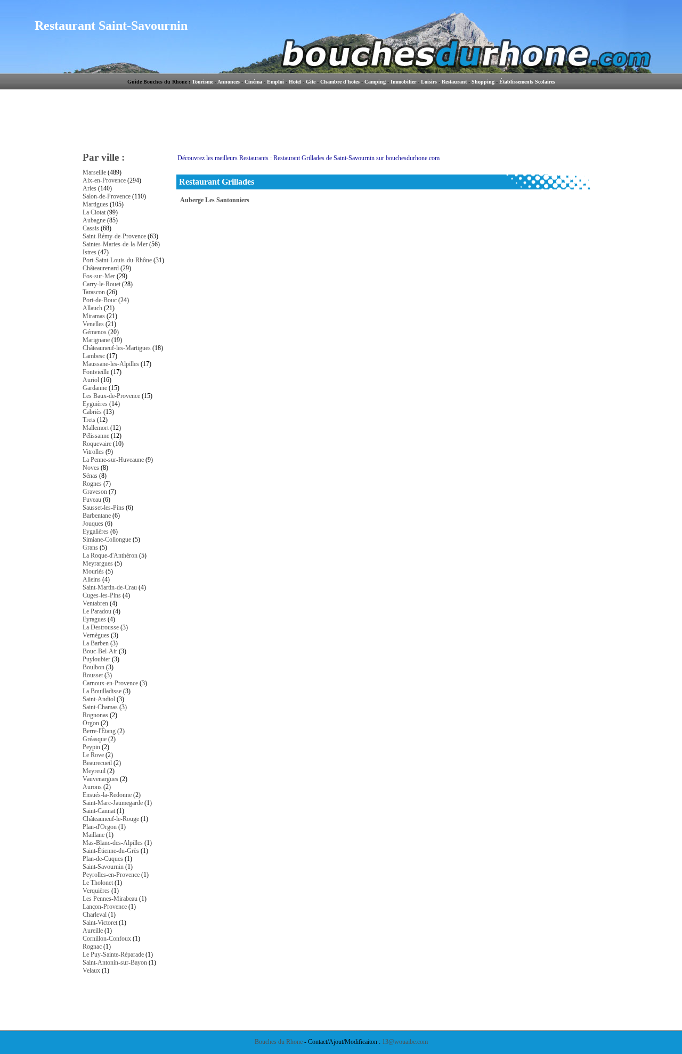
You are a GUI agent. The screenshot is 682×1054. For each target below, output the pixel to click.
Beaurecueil (97, 763)
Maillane (93, 835)
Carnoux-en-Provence (110, 683)
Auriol (91, 380)
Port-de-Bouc (100, 300)
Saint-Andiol (99, 699)
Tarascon (94, 292)
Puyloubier (96, 659)
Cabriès (92, 412)
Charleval (95, 914)
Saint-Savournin (103, 866)
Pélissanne (96, 435)
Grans (90, 547)
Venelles (93, 324)
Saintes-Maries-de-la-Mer (115, 244)
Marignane (96, 340)
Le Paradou (97, 611)
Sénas (90, 475)
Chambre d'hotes (340, 82)
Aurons (92, 787)
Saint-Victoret (100, 922)
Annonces (228, 82)
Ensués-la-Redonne (107, 795)
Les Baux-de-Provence (111, 396)
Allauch (92, 308)
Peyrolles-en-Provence (111, 874)
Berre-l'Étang (99, 731)
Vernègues (96, 635)
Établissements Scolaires (527, 82)
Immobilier (403, 82)
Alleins (92, 579)
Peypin (91, 747)
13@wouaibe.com (405, 1041)
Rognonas (95, 715)
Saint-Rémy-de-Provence (114, 236)
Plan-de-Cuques (103, 858)
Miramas (94, 316)
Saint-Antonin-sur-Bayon (115, 962)
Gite (310, 82)
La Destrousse (101, 627)
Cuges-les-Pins (102, 595)
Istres (89, 252)
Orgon (91, 723)
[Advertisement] (386, 120)
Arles (89, 188)
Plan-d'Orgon (100, 827)
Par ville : (104, 157)
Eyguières (95, 404)
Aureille (93, 930)
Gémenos (95, 332)
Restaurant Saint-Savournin (111, 25)
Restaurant (454, 82)
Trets (89, 420)
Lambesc (94, 356)
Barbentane (97, 515)
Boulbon (93, 667)
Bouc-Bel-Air (100, 651)
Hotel (295, 82)
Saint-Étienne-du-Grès (111, 850)
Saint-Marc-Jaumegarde (113, 803)
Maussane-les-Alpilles (111, 364)
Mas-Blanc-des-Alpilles (113, 842)
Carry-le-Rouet (101, 284)
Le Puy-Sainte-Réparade (113, 954)
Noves (91, 467)
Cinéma (253, 82)
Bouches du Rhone (279, 1041)
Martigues (95, 204)
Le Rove (93, 755)
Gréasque (95, 739)
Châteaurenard (101, 268)
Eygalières (96, 531)
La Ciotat (94, 212)
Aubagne (94, 220)
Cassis (91, 228)
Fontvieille (96, 372)
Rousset (93, 675)
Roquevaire (97, 443)
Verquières (96, 890)
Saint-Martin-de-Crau (110, 587)
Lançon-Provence (105, 906)
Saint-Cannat (99, 811)
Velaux (91, 970)
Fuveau (92, 499)
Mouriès (93, 571)
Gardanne (95, 388)
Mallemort (96, 427)
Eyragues (94, 619)
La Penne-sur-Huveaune (113, 459)
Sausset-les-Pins (103, 507)
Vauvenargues (100, 779)
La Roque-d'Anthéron (110, 555)
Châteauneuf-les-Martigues (117, 348)
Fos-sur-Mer (99, 276)
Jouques (93, 523)
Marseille (94, 172)
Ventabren (95, 603)
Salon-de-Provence (107, 196)
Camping (375, 82)
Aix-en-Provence (104, 180)
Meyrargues (98, 563)
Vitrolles (93, 451)
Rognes (92, 483)
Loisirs (429, 82)
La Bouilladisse (102, 691)
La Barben (96, 643)
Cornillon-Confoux (107, 938)
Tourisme (202, 82)
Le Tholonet (98, 882)
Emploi (275, 82)
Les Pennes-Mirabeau (110, 898)
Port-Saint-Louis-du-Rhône (117, 260)
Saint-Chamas (100, 707)
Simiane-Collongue (107, 539)
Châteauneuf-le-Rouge (111, 819)
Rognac (92, 946)
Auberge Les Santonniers (214, 200)
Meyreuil (94, 771)
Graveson (95, 491)
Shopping (483, 82)
